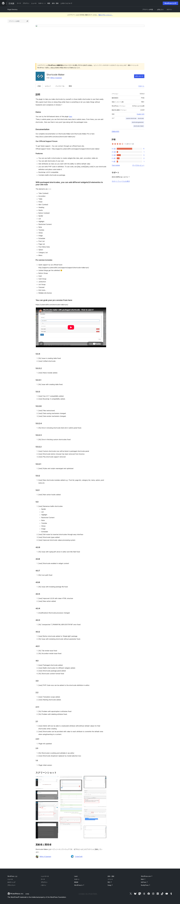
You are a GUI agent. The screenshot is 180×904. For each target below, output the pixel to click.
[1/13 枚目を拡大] (56, 778)
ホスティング (11, 882)
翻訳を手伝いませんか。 (106, 15)
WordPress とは (12, 876)
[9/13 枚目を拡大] (80, 819)
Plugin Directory (12, 9)
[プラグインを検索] (27, 21)
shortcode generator (138, 122)
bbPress (144, 882)
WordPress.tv (79, 885)
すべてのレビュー (138, 165)
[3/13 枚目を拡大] (56, 793)
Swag (110, 885)
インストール (59, 86)
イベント (110, 879)
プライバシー (11, 885)
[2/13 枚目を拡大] (56, 781)
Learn (76, 876)
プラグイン (44, 882)
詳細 (39, 86)
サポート (141, 86)
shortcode (141, 118)
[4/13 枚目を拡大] (56, 804)
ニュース (10, 879)
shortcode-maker (139, 126)
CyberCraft (78, 856)
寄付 (110, 882)
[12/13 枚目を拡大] (104, 811)
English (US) (140, 114)
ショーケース (45, 876)
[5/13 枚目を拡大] (56, 824)
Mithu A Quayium (56, 78)
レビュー (48, 86)
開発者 (76, 882)
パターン (43, 885)
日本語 (27, 894)
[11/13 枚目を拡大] (104, 792)
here (70, 116)
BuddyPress (145, 885)
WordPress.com (146, 876)
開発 (70, 86)
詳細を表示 (115, 131)
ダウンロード (139, 76)
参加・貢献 (111, 876)
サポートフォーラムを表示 (121, 181)
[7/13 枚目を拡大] (80, 782)
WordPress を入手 (170, 3)
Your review (116, 165)
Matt (143, 879)
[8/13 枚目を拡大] (80, 795)
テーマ (43, 879)
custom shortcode (131, 118)
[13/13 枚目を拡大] (104, 828)
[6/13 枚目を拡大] (80, 778)
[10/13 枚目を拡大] (104, 778)
